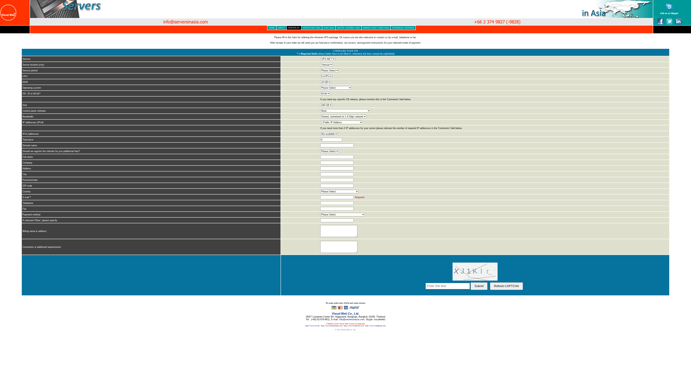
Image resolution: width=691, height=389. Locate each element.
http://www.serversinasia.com (331, 326)
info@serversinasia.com (351, 319)
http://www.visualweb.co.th (354, 326)
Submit (479, 286)
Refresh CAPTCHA (506, 286)
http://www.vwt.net (312, 326)
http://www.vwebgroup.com (375, 326)
